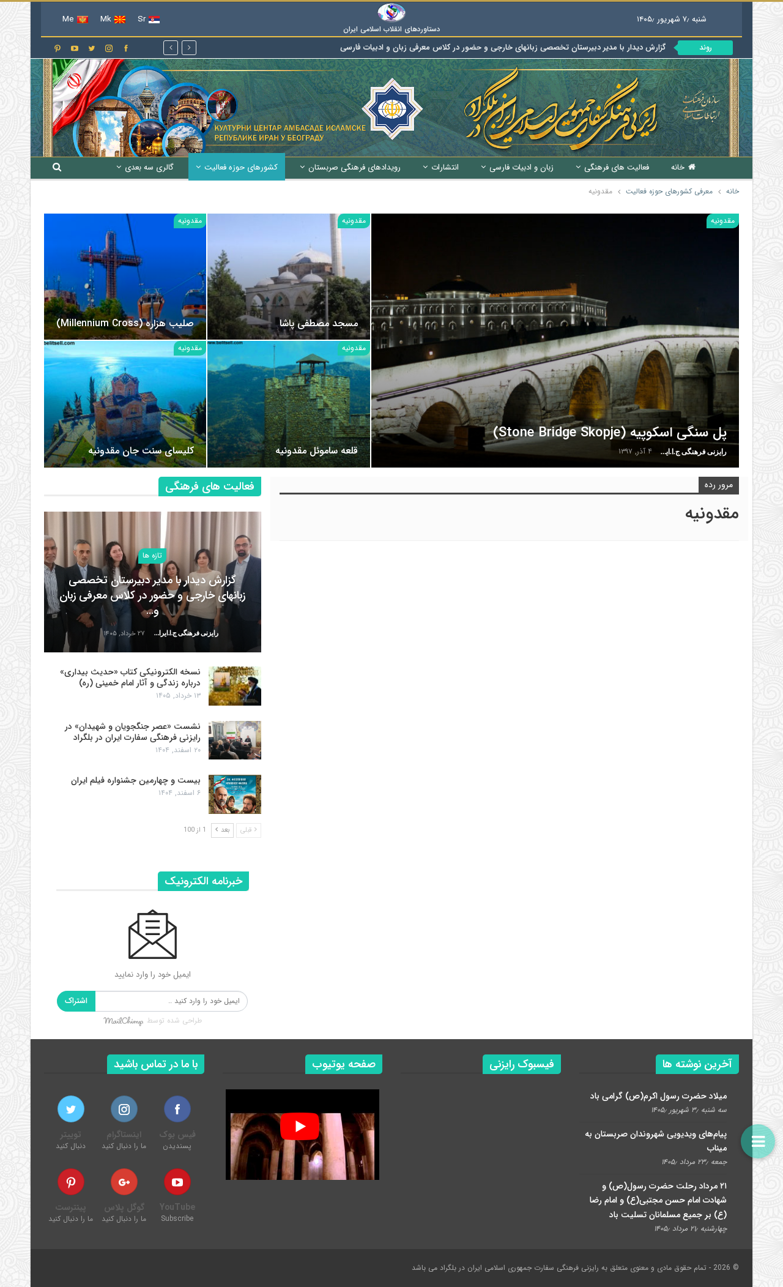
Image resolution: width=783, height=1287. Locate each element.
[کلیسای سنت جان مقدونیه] (125, 404)
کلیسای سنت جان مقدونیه (141, 450)
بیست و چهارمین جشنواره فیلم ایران (136, 780)
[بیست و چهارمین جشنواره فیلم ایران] (235, 794)
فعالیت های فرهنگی (616, 167)
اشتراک (76, 1000)
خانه (678, 167)
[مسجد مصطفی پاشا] (288, 277)
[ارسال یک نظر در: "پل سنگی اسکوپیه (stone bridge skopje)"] (388, 452)
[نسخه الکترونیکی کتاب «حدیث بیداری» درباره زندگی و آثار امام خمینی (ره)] (235, 686)
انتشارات (445, 167)
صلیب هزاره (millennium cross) (125, 323)
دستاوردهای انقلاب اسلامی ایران (391, 29)
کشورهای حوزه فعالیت (241, 167)
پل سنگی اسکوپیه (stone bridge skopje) (610, 432)
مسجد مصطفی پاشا (319, 323)
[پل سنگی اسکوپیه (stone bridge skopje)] (555, 340)
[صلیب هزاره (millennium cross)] (125, 277)
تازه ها (152, 555)
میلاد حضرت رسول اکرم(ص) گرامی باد (658, 1096)
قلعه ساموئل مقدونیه (316, 450)
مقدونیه (723, 220)
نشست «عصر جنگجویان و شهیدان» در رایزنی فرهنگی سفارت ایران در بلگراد (133, 732)
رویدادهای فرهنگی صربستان (354, 167)
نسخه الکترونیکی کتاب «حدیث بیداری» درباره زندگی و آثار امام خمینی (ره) (130, 677)
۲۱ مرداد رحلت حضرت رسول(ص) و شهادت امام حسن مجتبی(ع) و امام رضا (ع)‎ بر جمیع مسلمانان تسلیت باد (658, 1200)
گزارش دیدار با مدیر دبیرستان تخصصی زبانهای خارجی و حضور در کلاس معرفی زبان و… (152, 595)
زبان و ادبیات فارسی (521, 167)
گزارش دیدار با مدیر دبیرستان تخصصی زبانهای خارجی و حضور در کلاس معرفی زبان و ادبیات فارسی (503, 47)
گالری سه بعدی (149, 167)
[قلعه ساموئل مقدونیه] (288, 404)
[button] (758, 1141)
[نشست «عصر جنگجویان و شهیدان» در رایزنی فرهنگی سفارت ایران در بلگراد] (235, 740)
